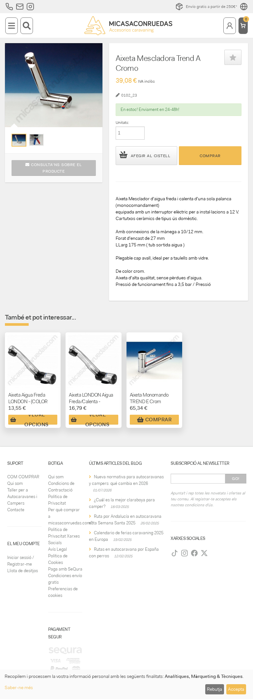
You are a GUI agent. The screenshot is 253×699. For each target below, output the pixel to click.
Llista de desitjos (22, 570)
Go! (235, 478)
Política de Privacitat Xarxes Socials (64, 536)
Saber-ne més (19, 687)
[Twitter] (204, 553)
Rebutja (214, 689)
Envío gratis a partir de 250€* (211, 6)
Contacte (15, 510)
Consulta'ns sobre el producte (56, 168)
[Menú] (11, 25)
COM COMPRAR (23, 477)
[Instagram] (184, 553)
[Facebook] (194, 553)
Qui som (15, 483)
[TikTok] (175, 553)
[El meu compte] (229, 25)
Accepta (236, 689)
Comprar (210, 155)
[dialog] (126, 684)
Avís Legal (57, 549)
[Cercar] (26, 25)
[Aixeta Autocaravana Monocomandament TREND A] (19, 140)
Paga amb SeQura (65, 569)
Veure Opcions (36, 420)
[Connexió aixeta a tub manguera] (36, 140)
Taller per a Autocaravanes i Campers (22, 496)
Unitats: (122, 122)
